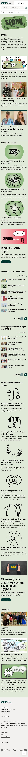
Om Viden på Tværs (5, 737)
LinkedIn (3, 734)
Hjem (4, 12)
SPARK (16, 12)
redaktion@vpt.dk (5, 716)
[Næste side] (25, 318)
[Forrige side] (21, 318)
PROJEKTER (10, 12)
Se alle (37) (22, 275)
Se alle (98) (22, 332)
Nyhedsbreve (4, 732)
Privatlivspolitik (5, 742)
